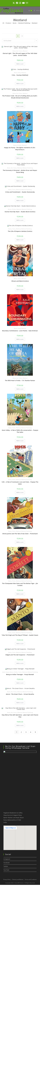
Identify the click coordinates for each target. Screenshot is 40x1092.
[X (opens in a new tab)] (13, 3)
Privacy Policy (7, 879)
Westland (34, 23)
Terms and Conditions (31, 879)
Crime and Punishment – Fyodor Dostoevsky (20, 192)
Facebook (6, 863)
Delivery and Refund (17, 879)
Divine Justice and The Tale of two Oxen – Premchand (20, 534)
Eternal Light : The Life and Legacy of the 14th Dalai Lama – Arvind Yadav (20, 54)
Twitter (5, 866)
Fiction (13, 189)
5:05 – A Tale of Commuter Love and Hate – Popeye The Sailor (20, 483)
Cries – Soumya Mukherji (20, 75)
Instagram (6, 859)
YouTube (6, 870)
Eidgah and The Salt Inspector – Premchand (20, 655)
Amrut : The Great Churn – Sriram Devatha (20, 694)
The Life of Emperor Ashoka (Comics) (20, 231)
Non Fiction (19, 51)
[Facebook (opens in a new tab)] (17, 3)
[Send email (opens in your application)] (26, 3)
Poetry (19, 72)
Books (14, 51)
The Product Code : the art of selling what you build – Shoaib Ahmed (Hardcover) (20, 97)
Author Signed (5, 672)
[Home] (3, 23)
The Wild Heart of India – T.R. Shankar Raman (20, 380)
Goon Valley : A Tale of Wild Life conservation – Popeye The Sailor (20, 431)
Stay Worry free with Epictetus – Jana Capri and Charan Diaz (20, 716)
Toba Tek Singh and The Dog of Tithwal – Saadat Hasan (20, 635)
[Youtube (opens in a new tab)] (23, 3)
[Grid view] (18, 36)
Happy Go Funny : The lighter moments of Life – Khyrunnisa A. (20, 148)
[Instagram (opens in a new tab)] (20, 3)
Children (19, 145)
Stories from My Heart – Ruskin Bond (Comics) (20, 212)
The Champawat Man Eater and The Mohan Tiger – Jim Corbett (20, 584)
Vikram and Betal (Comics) (20, 281)
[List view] (22, 36)
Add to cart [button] (20, 64)
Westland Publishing (28, 168)
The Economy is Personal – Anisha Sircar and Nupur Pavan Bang (20, 171)
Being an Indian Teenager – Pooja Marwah (20, 674)
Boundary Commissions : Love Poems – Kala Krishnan (20, 331)
